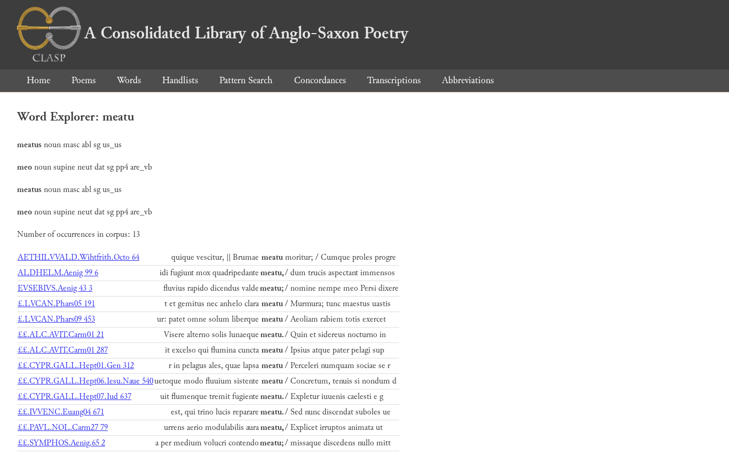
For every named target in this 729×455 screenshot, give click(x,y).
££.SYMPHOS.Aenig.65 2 (61, 443)
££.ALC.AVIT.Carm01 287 (63, 350)
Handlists (180, 80)
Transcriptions (394, 80)
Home (38, 80)
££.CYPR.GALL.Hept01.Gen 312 (76, 366)
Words (129, 80)
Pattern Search (246, 80)
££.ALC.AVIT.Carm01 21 (61, 335)
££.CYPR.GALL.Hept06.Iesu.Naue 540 (85, 381)
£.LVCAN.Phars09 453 (56, 319)
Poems (84, 80)
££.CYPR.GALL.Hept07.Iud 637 (74, 396)
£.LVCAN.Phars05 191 (56, 304)
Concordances (320, 80)
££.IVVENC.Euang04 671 (61, 412)
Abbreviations (468, 80)
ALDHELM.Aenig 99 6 (58, 273)
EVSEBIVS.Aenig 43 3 (55, 288)
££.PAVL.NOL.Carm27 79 (63, 427)
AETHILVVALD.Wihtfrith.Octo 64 (78, 257)
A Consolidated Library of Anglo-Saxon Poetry (246, 33)
